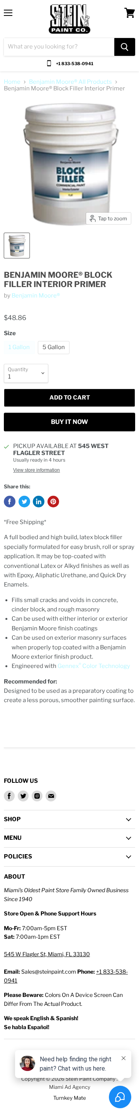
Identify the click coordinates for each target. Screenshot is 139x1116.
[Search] (124, 47)
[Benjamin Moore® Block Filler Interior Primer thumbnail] (16, 245)
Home (12, 82)
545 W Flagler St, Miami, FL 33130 (47, 954)
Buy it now (69, 422)
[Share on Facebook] (9, 501)
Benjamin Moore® (36, 295)
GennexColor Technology (94, 666)
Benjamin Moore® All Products (70, 82)
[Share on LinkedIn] (38, 501)
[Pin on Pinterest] (53, 501)
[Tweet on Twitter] (24, 501)
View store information (36, 470)
